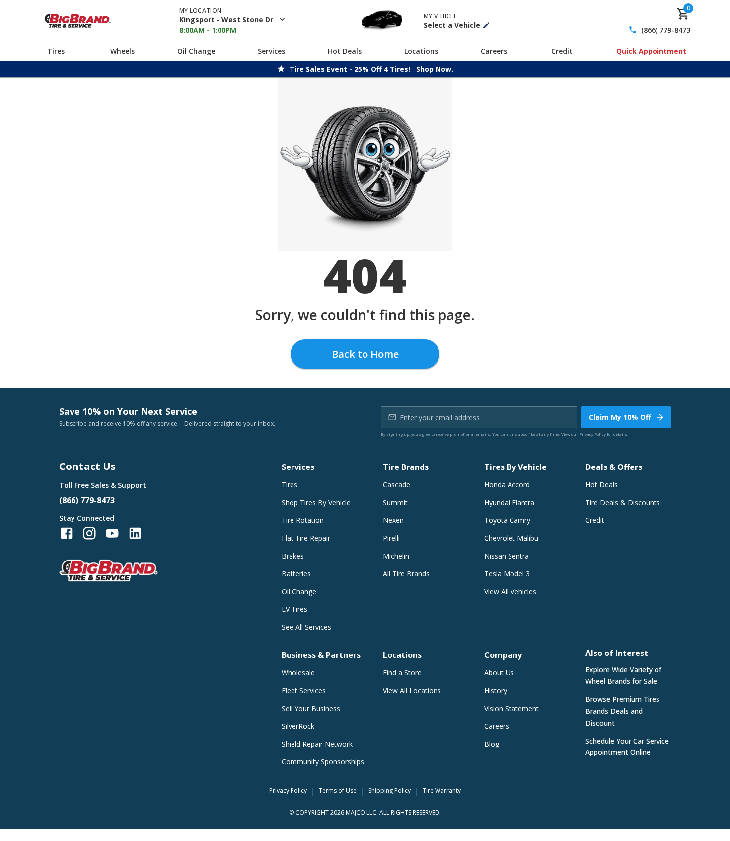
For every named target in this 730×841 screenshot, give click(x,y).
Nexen (393, 520)
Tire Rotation (303, 520)
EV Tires (294, 609)
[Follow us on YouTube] (112, 533)
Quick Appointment (651, 51)
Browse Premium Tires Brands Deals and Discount (622, 711)
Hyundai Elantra (509, 502)
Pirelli (391, 538)
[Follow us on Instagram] (89, 533)
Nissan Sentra (506, 556)
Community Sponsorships (323, 761)
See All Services (306, 627)
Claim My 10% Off (620, 417)
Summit (395, 502)
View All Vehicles (510, 591)
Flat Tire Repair (306, 538)
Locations (421, 51)
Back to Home (365, 354)
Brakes (293, 556)
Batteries (296, 573)
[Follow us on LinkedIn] (135, 533)
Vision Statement (511, 708)
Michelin (396, 556)
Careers (494, 51)
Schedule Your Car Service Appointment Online (627, 746)
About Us (499, 672)
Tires (56, 51)
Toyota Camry (507, 520)
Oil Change (196, 51)
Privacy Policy (592, 434)
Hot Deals (345, 51)
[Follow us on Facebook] (66, 533)
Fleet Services (304, 690)
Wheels (122, 51)
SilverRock (298, 726)
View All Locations (412, 690)
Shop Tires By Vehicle (316, 502)
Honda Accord (507, 484)
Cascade (396, 484)
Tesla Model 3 (507, 573)
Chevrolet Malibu (511, 538)
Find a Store (402, 672)
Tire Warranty (442, 790)
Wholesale (298, 672)
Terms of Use (338, 790)
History (495, 690)
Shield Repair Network (317, 743)
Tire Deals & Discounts (622, 502)
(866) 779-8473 (665, 30)
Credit (562, 51)
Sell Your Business (311, 708)
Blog (491, 743)
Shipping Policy (389, 790)
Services (271, 51)
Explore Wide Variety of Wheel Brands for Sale (623, 675)
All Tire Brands (406, 573)
